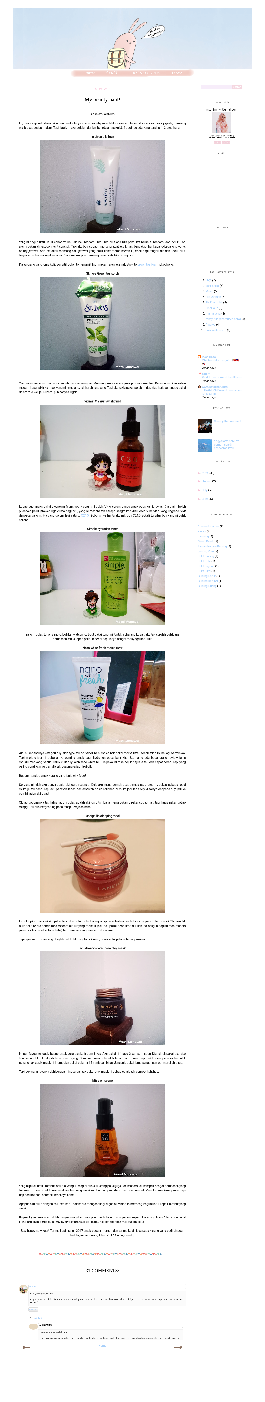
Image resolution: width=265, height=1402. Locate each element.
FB (217, 143)
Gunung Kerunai (208, 581)
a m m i (206, 374)
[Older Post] (178, 1351)
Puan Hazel (209, 357)
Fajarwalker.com (216, 330)
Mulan (210, 291)
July (205, 490)
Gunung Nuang (207, 586)
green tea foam (148, 264)
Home (102, 1345)
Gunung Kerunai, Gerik (228, 421)
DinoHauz (212, 308)
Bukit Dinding (206, 556)
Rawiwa (210, 324)
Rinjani (202, 531)
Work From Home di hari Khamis (222, 377)
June (205, 499)
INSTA (226, 143)
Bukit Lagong (206, 566)
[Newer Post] (27, 1351)
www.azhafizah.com (215, 387)
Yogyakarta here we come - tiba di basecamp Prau (226, 444)
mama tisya (213, 313)
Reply (32, 1309)
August (207, 481)
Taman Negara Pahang (212, 546)
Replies (37, 1317)
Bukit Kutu (204, 561)
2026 (205, 473)
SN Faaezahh (214, 302)
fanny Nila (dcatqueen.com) (223, 319)
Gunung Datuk (207, 576)
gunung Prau (206, 551)
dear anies (212, 286)
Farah (32, 1287)
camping (203, 536)
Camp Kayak (206, 541)
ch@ (208, 280)
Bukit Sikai (204, 571)
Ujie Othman (213, 297)
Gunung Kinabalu (208, 526)
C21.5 (85, 515)
